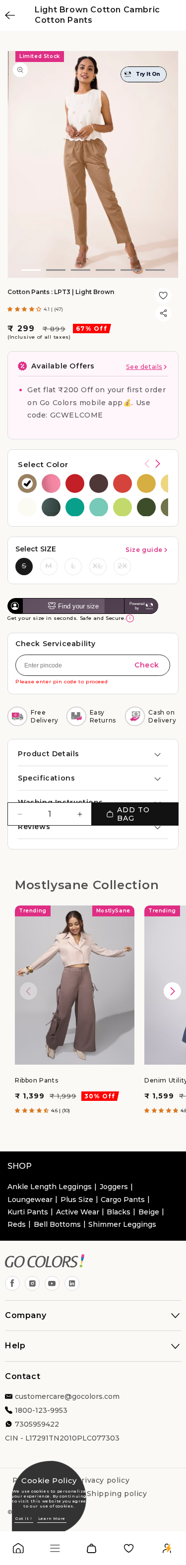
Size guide (144, 549)
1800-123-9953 (41, 1410)
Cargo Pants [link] (123, 1199)
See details (144, 366)
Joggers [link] (114, 1186)
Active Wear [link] (77, 1211)
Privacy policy (102, 1480)
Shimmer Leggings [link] (122, 1224)
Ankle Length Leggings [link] (49, 1186)
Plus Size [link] (77, 1199)
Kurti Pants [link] (27, 1211)
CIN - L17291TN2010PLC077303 (62, 1438)
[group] (27, 483)
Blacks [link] (118, 1211)
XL (98, 565)
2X (122, 565)
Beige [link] (148, 1211)
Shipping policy (117, 1493)
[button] (25, 309)
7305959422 (37, 1424)
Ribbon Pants (36, 1079)
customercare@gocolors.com (67, 1396)
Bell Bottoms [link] (57, 1224)
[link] (18, 1550)
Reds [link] (16, 1224)
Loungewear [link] (30, 1199)
